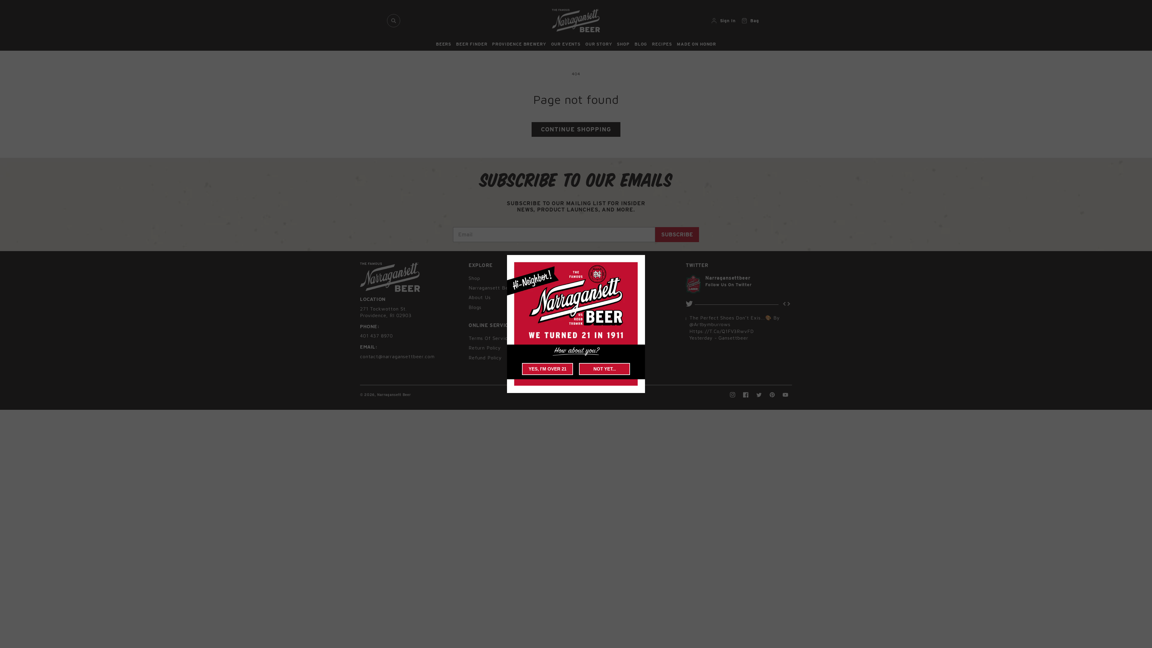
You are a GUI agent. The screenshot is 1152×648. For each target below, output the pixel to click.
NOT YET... (604, 368)
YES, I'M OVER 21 (547, 368)
